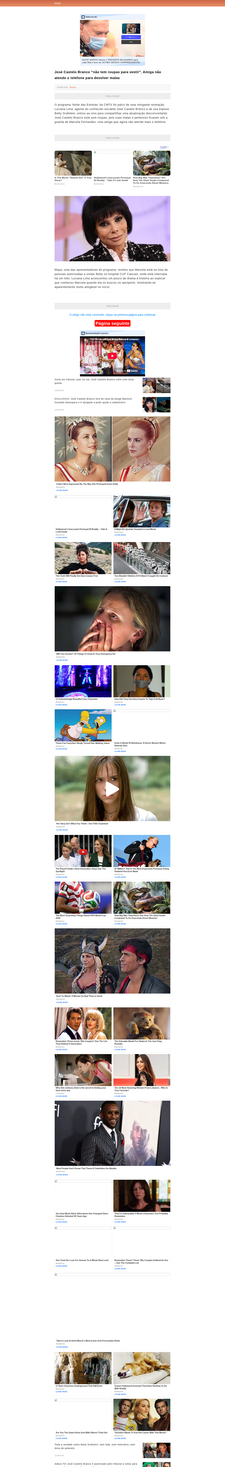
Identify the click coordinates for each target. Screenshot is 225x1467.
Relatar (73, 87)
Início (58, 3)
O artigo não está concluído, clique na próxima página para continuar (112, 314)
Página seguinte (113, 323)
